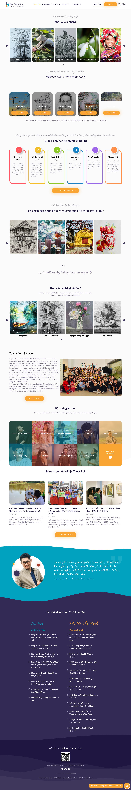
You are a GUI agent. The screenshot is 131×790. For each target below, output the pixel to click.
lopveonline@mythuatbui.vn (56, 765)
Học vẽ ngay (56, 4)
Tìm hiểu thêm (19, 113)
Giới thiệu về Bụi (34, 398)
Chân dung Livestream (110, 60)
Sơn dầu (111, 106)
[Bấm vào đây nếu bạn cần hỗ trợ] (127, 786)
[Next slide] (123, 46)
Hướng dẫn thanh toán (69, 778)
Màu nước (88, 106)
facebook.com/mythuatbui (75, 765)
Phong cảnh (19, 106)
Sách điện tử (77, 4)
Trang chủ (36, 4)
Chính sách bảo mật (45, 778)
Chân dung (65, 106)
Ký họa (42, 106)
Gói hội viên (66, 4)
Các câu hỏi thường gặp (65, 191)
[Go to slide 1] (61, 64)
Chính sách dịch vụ (85, 778)
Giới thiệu (57, 778)
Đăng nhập (97, 4)
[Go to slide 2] (63, 64)
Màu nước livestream (43, 60)
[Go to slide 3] (64, 265)
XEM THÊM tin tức (65, 535)
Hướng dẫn (46, 4)
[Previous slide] (7, 46)
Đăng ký (110, 4)
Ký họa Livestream (20, 60)
